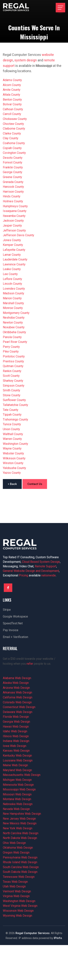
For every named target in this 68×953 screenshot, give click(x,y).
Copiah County (12, 148)
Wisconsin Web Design (18, 910)
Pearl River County (15, 342)
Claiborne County (14, 128)
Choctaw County (13, 124)
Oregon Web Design (16, 852)
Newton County (13, 322)
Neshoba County (14, 317)
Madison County (13, 293)
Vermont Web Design (17, 891)
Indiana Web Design (16, 741)
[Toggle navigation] (60, 7)
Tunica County (12, 424)
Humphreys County (15, 206)
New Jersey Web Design (19, 818)
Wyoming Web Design (17, 915)
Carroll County (12, 114)
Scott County (11, 376)
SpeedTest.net (13, 623)
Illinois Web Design (16, 736)
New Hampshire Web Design (22, 813)
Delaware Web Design (17, 712)
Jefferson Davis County (18, 235)
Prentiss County (13, 361)
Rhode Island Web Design (20, 862)
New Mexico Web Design (19, 823)
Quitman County (13, 366)
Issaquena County (14, 211)
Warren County (12, 439)
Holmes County (13, 201)
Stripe (7, 609)
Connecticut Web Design (19, 707)
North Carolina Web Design (20, 833)
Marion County (12, 298)
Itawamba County (14, 216)
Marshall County (13, 303)
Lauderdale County (15, 259)
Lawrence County (14, 264)
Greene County (12, 177)
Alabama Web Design (17, 678)
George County (12, 172)
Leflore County (12, 279)
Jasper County (12, 225)
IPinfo (58, 938)
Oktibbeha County (14, 332)
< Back (12, 484)
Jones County (12, 240)
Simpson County (13, 385)
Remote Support (45, 566)
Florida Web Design (16, 716)
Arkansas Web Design (17, 692)
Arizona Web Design (16, 688)
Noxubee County (14, 327)
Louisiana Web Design (17, 760)
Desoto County (12, 157)
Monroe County (13, 308)
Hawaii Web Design (16, 726)
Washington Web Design (19, 901)
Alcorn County (12, 85)
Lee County (10, 274)
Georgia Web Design (16, 721)
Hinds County (11, 196)
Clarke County (12, 133)
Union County (11, 429)
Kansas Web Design (16, 750)
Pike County (11, 351)
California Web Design (17, 697)
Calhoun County (13, 109)
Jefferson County (14, 230)
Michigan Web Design (17, 780)
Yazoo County (12, 473)
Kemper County (13, 245)
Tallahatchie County (15, 405)
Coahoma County (14, 143)
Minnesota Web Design (18, 784)
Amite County (11, 89)
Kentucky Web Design (17, 755)
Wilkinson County (14, 458)
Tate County (10, 410)
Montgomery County (16, 313)
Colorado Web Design (17, 702)
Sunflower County (14, 400)
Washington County (15, 444)
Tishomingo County (15, 419)
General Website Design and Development (31, 571)
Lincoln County (12, 283)
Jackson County (13, 220)
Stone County (11, 395)
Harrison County (13, 191)
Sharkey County (13, 380)
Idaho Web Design (15, 731)
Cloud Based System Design (41, 562)
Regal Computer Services (32, 933)
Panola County (12, 337)
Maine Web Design (15, 765)
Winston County (13, 463)
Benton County (12, 99)
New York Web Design (17, 828)
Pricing (23, 575)
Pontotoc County (14, 356)
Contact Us (34, 484)
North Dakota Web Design (20, 838)
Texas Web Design (15, 881)
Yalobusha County (14, 468)
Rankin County (12, 371)
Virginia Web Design (16, 896)
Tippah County (12, 414)
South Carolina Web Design (21, 867)
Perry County (11, 347)
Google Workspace (15, 616)
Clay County (10, 138)
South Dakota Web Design (20, 872)
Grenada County (13, 182)
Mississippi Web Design (19, 789)
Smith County (11, 390)
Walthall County (13, 434)
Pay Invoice (10, 630)
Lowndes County (14, 288)
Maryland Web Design (17, 770)
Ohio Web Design (14, 843)
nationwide (48, 575)
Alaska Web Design (16, 683)
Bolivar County (12, 104)
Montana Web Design (17, 799)
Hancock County (13, 186)
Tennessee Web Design (19, 877)
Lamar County (12, 254)
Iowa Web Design (14, 746)
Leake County (12, 269)
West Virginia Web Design (20, 906)
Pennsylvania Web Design (20, 857)
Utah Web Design (14, 886)
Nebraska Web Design (17, 804)
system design (25, 60)
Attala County (11, 94)
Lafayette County (14, 250)
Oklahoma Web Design (18, 847)
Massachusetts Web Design (21, 775)
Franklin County (13, 167)
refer (30, 663)
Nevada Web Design (16, 809)
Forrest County (12, 162)
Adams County (12, 80)
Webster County (13, 453)
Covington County (14, 153)
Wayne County (12, 448)
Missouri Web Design (17, 794)
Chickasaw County (15, 119)
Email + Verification (15, 637)
